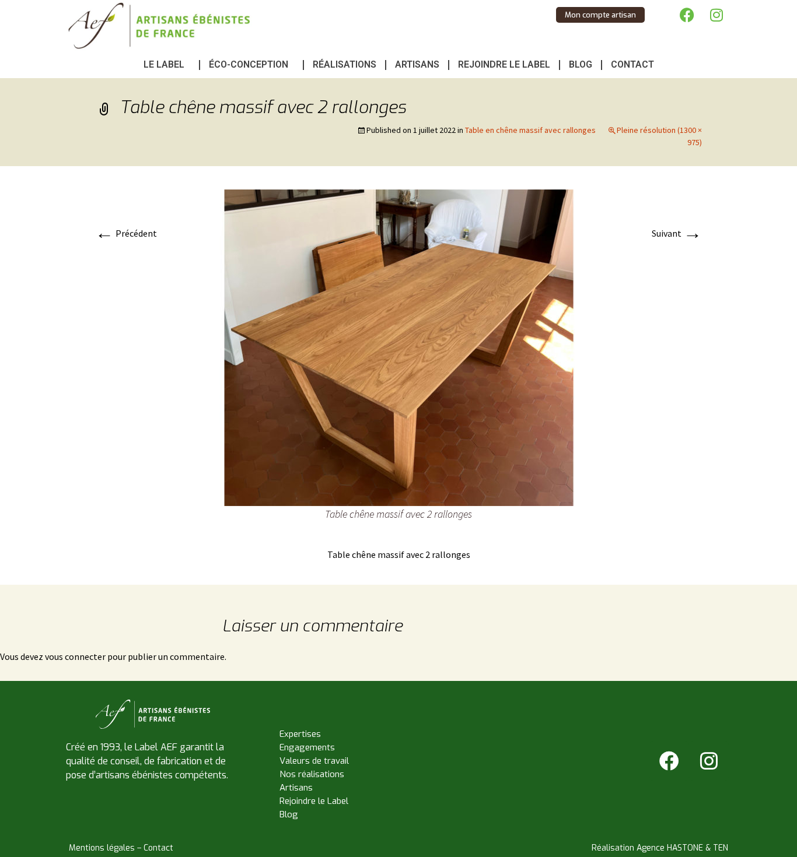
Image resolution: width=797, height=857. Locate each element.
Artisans (417, 64)
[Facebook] (687, 14)
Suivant (677, 233)
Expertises (300, 734)
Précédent (126, 233)
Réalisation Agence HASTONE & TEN (660, 848)
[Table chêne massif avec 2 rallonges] (398, 347)
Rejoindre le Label (504, 64)
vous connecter (75, 656)
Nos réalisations (311, 774)
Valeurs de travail (314, 761)
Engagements (307, 747)
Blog (580, 64)
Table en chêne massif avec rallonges (530, 130)
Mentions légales (102, 848)
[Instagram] (716, 14)
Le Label (164, 64)
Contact (632, 64)
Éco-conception (248, 64)
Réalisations (344, 64)
